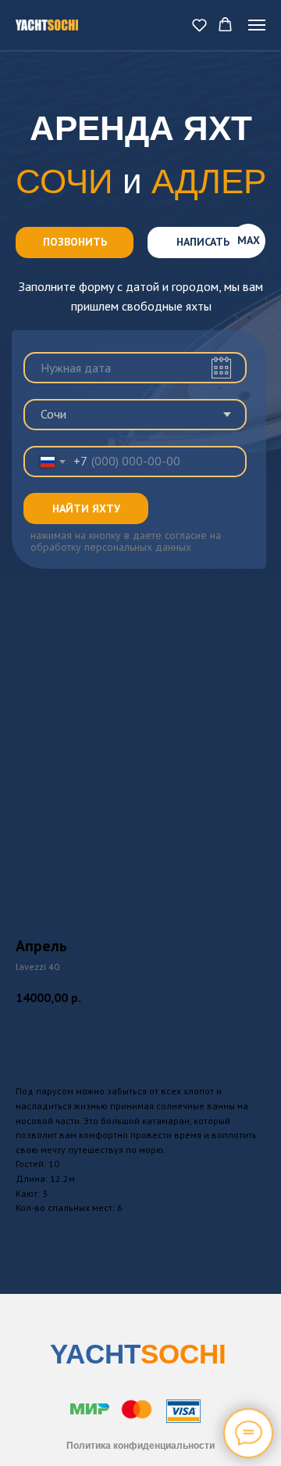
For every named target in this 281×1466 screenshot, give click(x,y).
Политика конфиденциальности (140, 1445)
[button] (199, 24)
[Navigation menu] (256, 25)
